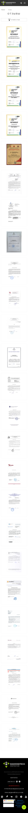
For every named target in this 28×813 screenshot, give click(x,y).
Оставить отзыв (15, 19)
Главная (3, 9)
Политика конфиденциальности (14, 773)
